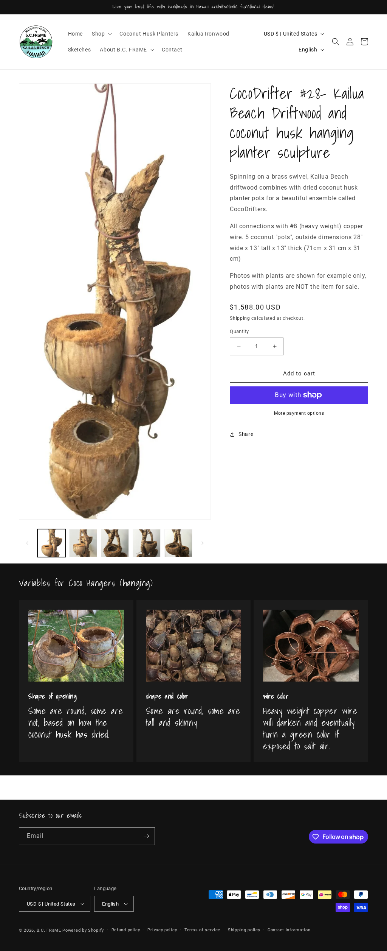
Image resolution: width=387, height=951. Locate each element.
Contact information (289, 930)
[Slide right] (202, 543)
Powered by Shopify (83, 930)
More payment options (299, 413)
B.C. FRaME (49, 930)
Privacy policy (162, 930)
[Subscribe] (146, 836)
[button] (101, 34)
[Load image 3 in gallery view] (115, 543)
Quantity (239, 331)
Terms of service (202, 930)
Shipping (240, 318)
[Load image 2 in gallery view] (83, 543)
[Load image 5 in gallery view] (178, 543)
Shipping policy (244, 930)
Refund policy (125, 930)
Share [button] (245, 434)
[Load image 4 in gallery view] (147, 543)
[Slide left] (27, 543)
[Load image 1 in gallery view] (51, 543)
